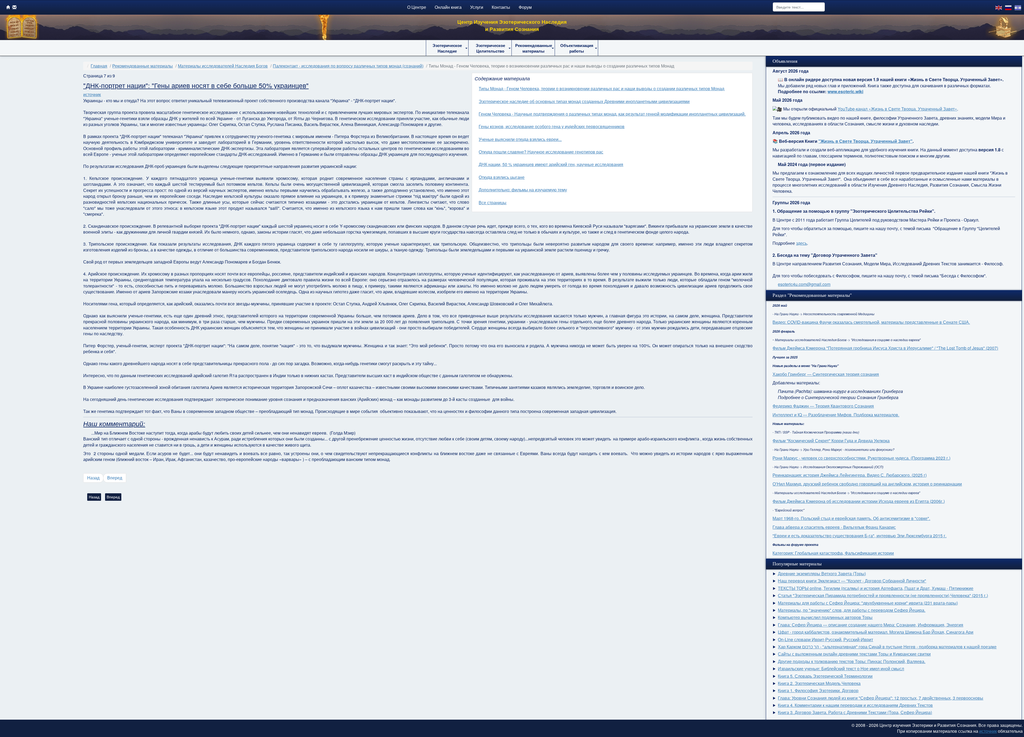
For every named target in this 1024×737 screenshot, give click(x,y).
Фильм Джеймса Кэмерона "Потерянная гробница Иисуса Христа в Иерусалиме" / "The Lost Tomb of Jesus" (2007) (885, 348)
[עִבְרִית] (1018, 7)
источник (92, 94)
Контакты (501, 7)
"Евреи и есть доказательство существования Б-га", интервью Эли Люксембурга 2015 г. (859, 536)
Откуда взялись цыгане (502, 177)
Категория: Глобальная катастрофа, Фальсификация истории (833, 553)
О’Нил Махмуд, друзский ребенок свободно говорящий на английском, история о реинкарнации (867, 484)
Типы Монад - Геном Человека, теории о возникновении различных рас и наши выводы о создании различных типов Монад (601, 88)
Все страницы (492, 202)
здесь (801, 243)
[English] (999, 7)
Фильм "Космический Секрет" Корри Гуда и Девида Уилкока (831, 441)
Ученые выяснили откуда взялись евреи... (520, 139)
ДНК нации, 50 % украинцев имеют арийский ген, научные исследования (551, 164)
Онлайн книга (448, 7)
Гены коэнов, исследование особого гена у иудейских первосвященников (552, 126)
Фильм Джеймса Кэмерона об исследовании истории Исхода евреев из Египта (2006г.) (859, 501)
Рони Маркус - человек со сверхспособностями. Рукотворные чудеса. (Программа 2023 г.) (861, 458)
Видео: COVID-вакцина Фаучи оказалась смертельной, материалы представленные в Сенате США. (871, 322)
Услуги (476, 7)
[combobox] (799, 6)
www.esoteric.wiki (845, 91)
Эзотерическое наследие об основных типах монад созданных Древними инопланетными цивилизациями (584, 101)
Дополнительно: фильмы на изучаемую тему (523, 190)
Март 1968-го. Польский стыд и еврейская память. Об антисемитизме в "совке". (851, 518)
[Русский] (1008, 7)
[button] (447, 48)
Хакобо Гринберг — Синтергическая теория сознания (826, 374)
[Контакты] (14, 7)
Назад (93, 478)
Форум (525, 7)
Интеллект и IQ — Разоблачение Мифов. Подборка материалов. (836, 415)
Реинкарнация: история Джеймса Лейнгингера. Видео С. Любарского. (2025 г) (850, 475)
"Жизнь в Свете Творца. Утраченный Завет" (865, 141)
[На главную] (8, 7)
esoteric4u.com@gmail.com (804, 284)
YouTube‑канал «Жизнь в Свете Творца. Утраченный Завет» (897, 109)
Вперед (114, 478)
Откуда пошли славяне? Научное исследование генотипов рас (541, 152)
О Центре (416, 7)
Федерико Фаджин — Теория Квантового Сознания (823, 406)
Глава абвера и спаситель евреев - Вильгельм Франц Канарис (834, 527)
